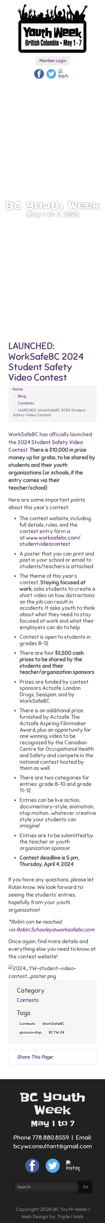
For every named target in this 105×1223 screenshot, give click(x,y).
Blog (22, 396)
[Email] (74, 1057)
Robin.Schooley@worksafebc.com (55, 929)
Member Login (52, 60)
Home (18, 389)
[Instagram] (63, 73)
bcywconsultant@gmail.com (52, 1146)
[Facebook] (39, 73)
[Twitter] (51, 73)
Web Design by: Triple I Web (52, 1216)
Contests (26, 403)
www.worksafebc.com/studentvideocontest (50, 541)
